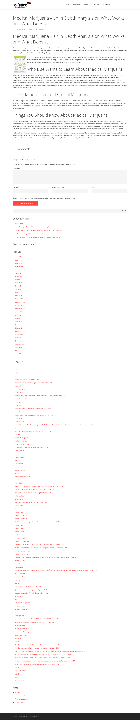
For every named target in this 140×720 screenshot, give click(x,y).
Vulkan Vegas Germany (22, 632)
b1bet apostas (19, 451)
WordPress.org (19, 702)
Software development (22, 603)
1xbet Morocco (19, 418)
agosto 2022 (19, 312)
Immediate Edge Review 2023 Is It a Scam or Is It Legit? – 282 (35, 489)
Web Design (18, 638)
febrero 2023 (19, 292)
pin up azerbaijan (20, 574)
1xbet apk (18, 386)
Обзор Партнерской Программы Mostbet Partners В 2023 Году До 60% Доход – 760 (43, 654)
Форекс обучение (20, 671)
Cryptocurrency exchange (22, 476)
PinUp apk (18, 580)
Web (93, 187)
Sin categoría (19, 596)
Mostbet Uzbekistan (21, 554)
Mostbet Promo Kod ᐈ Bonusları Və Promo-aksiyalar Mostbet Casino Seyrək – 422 (41, 548)
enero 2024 (18, 263)
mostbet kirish (19, 535)
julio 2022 (18, 315)
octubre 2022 (19, 305)
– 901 (16, 373)
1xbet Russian (19, 421)
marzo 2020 (18, 338)
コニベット (18, 677)
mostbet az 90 (19, 515)
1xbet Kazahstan (20, 412)
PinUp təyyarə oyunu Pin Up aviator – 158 (28, 586)
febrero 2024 (19, 260)
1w (16, 376)
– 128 (16, 366)
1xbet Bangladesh (20, 399)
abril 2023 (18, 286)
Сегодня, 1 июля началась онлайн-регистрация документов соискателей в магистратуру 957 (45, 661)
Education (18, 480)
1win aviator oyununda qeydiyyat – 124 (27, 379)
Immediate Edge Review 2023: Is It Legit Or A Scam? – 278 (33, 493)
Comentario (17, 168)
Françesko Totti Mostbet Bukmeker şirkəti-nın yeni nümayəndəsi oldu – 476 (39, 486)
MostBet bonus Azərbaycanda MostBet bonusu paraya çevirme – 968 (37, 522)
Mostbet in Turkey (20, 528)
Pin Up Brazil (19, 577)
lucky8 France (19, 506)
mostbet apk (19, 512)
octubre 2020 (19, 334)
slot (16, 599)
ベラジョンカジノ (21, 680)
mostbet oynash (20, 538)
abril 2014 (18, 351)
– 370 (16, 370)
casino (17, 467)
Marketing (18, 509)
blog (16, 460)
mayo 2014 (18, 347)
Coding (17, 473)
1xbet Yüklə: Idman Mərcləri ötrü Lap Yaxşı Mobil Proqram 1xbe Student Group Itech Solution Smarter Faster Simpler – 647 (54, 425)
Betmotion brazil (20, 457)
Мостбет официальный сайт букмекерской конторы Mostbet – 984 (37, 648)
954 (16, 428)
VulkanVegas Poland (21, 635)
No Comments (40, 30)
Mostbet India (19, 531)
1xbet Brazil (18, 402)
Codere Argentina (20, 470)
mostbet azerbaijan (21, 519)
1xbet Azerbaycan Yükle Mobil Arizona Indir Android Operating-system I (37, 237)
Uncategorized (19, 616)
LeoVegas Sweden (20, 499)
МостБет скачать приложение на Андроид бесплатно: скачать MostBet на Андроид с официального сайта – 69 (51, 651)
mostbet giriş (19, 525)
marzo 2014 (18, 354)
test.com (120, 75)
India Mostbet (19, 496)
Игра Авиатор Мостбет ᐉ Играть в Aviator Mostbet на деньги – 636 (37, 645)
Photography (19, 567)
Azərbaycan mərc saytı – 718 (24, 444)
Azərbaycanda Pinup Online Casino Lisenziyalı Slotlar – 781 (33, 447)
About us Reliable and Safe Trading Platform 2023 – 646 (33, 431)
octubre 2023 (19, 273)
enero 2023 (18, 296)
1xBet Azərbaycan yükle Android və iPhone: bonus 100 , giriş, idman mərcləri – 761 (40, 396)
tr (15, 612)
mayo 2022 (18, 321)
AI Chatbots (18, 434)
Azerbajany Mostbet (21, 441)
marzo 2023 (18, 289)
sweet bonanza (19, 606)
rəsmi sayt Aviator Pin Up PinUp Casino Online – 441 (31, 593)
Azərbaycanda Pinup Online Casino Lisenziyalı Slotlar (31, 234)
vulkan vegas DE (20, 625)
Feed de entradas (20, 696)
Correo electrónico (58, 187)
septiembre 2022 (20, 309)
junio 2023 (18, 279)
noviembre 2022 (20, 302)
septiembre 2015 (20, 344)
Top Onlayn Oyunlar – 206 (23, 609)
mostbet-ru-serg (20, 561)
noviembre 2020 (20, 331)
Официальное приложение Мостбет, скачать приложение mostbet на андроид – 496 (43, 658)
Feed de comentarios (21, 699)
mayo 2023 (18, 283)
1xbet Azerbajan (20, 392)
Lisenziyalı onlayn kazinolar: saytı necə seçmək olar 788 (32, 502)
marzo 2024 (18, 257)
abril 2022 (18, 325)
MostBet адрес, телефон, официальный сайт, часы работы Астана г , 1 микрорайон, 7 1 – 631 (45, 557)
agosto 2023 (19, 276)
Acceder (17, 692)
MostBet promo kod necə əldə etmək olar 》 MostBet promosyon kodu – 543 (39, 544)
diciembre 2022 (19, 299)
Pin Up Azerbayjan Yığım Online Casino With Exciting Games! (34, 227)
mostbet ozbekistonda (22, 541)
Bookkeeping (19, 464)
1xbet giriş (18, 405)
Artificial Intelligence (21, 438)
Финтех (17, 667)
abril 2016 (18, 341)
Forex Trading (19, 483)
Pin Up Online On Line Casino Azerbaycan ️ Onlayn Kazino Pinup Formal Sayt (39, 230)
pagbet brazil (19, 564)
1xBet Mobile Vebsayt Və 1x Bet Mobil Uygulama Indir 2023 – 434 (36, 415)
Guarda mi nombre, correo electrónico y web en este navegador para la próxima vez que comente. (44, 198)
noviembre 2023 (20, 270)
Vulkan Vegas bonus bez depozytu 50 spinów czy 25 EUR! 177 (34, 622)
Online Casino (19, 223)
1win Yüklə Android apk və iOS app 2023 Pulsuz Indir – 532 (33, 383)
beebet (17, 454)
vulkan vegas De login (22, 629)
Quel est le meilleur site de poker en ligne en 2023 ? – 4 (32, 590)
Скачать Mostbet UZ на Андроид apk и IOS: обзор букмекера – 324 (37, 664)
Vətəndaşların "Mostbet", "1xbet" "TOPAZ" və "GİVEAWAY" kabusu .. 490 (37, 619)
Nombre (16, 187)
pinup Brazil (18, 583)
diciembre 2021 (19, 328)
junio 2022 (18, 318)
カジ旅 (17, 674)
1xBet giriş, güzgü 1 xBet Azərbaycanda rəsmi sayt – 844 (33, 409)
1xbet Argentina (20, 389)
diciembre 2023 (19, 266)
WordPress (18, 641)
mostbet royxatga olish (22, 551)
